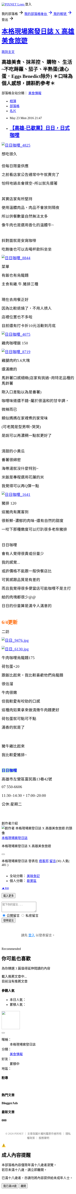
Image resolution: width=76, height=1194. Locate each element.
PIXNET (19, 1133)
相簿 (13, 101)
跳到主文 (8, 52)
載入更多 (8, 895)
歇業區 (31, 881)
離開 (23, 1186)
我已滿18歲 (10, 1186)
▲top (5, 888)
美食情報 (34, 93)
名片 (13, 111)
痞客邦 (44, 861)
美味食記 (33, 876)
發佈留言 (8, 920)
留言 (52, 861)
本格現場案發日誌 (15, 838)
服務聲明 (44, 1137)
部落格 (14, 106)
